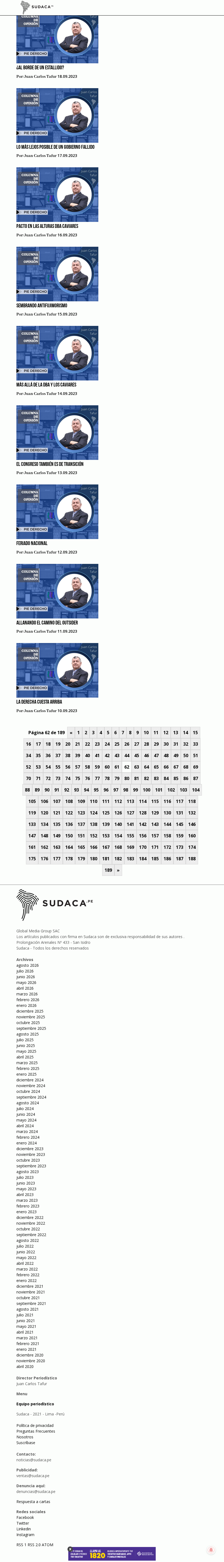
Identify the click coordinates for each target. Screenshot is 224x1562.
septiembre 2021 (31, 1303)
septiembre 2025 (31, 1028)
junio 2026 (25, 976)
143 (155, 824)
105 (32, 801)
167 (106, 847)
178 (69, 859)
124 (93, 813)
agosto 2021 (27, 1309)
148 (44, 836)
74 (67, 778)
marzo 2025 (27, 1062)
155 (130, 836)
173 (179, 847)
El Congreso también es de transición (50, 464)
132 (192, 813)
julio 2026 (25, 971)
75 (77, 778)
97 (115, 790)
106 (44, 801)
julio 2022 (25, 1246)
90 (47, 790)
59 (97, 767)
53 (38, 767)
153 (106, 836)
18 (48, 744)
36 (48, 755)
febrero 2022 (27, 1274)
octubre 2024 (28, 1091)
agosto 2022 (27, 1240)
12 (165, 733)
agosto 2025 (27, 1034)
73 (57, 778)
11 (156, 733)
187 (179, 859)
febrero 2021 (27, 1343)
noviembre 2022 (30, 1223)
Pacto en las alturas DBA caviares (47, 226)
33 (195, 744)
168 (118, 847)
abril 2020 (25, 1366)
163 (56, 847)
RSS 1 (22, 1544)
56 (67, 767)
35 (38, 755)
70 (28, 778)
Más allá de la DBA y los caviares (46, 385)
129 (155, 813)
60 (107, 767)
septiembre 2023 (31, 1165)
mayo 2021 (26, 1326)
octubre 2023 (28, 1160)
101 (159, 790)
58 (87, 767)
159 (179, 836)
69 (195, 767)
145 (179, 824)
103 (183, 790)
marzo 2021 (27, 1337)
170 (142, 847)
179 (81, 859)
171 (155, 847)
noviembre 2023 (30, 1154)
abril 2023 (25, 1194)
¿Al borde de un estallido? (40, 68)
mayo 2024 (26, 1120)
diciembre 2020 (29, 1355)
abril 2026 (25, 988)
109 (81, 801)
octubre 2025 (28, 1022)
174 (192, 847)
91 (56, 790)
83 (156, 778)
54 (48, 767)
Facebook (25, 1517)
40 (87, 755)
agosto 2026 (27, 965)
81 (136, 778)
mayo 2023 (26, 1188)
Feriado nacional (32, 543)
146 (192, 824)
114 (142, 801)
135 (56, 824)
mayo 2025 (26, 1051)
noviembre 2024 (30, 1085)
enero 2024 (26, 1143)
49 (175, 755)
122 (69, 813)
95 (96, 790)
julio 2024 (25, 1108)
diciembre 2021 (29, 1286)
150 (69, 836)
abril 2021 (25, 1332)
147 (32, 836)
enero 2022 (26, 1280)
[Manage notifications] (211, 1550)
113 (130, 801)
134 (44, 824)
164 (69, 847)
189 (108, 870)
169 (130, 847)
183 (130, 859)
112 (118, 801)
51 (195, 755)
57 (77, 767)
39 (77, 755)
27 (136, 744)
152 (93, 836)
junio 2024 (25, 1114)
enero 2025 (26, 1074)
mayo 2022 (26, 1257)
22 (87, 744)
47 (156, 755)
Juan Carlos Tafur (40, 76)
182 (118, 859)
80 (126, 778)
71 (38, 778)
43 (116, 755)
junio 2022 (25, 1251)
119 (32, 813)
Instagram (25, 1534)
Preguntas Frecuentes (35, 1431)
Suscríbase (25, 1442)
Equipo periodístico (35, 1403)
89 (37, 790)
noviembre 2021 (30, 1292)
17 (38, 744)
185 (155, 859)
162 (44, 847)
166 (93, 847)
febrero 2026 (27, 999)
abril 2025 (25, 1057)
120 (44, 813)
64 (146, 767)
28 (146, 744)
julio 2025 (25, 1039)
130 (167, 813)
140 (118, 824)
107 (56, 801)
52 (28, 767)
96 (106, 790)
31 (175, 744)
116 (167, 801)
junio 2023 (25, 1183)
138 (93, 824)
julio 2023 (25, 1177)
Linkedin (23, 1528)
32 (185, 744)
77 (97, 778)
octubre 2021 (28, 1297)
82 (146, 778)
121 (56, 813)
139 (106, 824)
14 (185, 733)
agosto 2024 (27, 1102)
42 (107, 755)
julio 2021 (25, 1314)
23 (97, 744)
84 (166, 778)
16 (28, 744)
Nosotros (24, 1436)
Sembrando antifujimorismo (41, 306)
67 (175, 767)
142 (142, 824)
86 (185, 778)
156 (142, 836)
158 (167, 836)
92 (66, 790)
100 (146, 790)
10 (146, 733)
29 (156, 744)
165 (81, 847)
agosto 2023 (27, 1171)
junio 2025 (25, 1045)
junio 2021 (25, 1320)
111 (106, 801)
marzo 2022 (27, 1269)
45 (136, 755)
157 (155, 836)
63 (136, 767)
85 (175, 778)
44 (126, 755)
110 (93, 801)
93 (76, 790)
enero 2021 (26, 1349)
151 (81, 836)
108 (69, 801)
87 (195, 778)
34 (28, 755)
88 (27, 790)
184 (142, 859)
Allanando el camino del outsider (47, 623)
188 (192, 859)
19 (57, 744)
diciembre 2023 (29, 1148)
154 (118, 836)
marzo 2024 (27, 1131)
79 (116, 778)
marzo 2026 (27, 993)
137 (81, 824)
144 (167, 824)
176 (44, 859)
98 (125, 790)
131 (179, 813)
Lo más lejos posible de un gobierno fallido (55, 147)
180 (93, 859)
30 (166, 744)
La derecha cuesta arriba (39, 702)
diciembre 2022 (29, 1217)
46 (146, 755)
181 (106, 859)
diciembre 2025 (29, 1011)
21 (77, 744)
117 (179, 801)
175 (32, 859)
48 (166, 755)
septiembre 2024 (31, 1097)
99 (135, 790)
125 (106, 813)
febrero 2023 (27, 1206)
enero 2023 (26, 1211)
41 (97, 755)
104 (195, 790)
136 (69, 824)
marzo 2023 (27, 1200)
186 (167, 859)
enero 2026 (26, 1005)
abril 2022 (25, 1263)
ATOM (47, 1544)
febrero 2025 (27, 1068)
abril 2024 (25, 1125)
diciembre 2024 (29, 1079)
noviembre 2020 (30, 1360)
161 (32, 847)
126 (118, 813)
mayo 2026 (26, 982)
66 (166, 767)
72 (48, 778)
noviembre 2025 (30, 1016)
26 (126, 744)
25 (116, 744)
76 (87, 778)
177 (56, 859)
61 (116, 767)
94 (86, 790)
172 (167, 847)
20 (67, 744)
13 (175, 733)
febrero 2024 (27, 1137)
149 (56, 836)
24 (107, 744)
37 (57, 755)
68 (185, 767)
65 (156, 767)
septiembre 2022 (31, 1234)
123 (81, 813)
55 (57, 767)
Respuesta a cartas (33, 1501)
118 (192, 801)
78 (107, 778)
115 (155, 801)
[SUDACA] (36, 8)
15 (195, 733)
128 (142, 813)
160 (192, 836)
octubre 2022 (28, 1228)
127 (130, 813)
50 (185, 755)
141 (130, 824)
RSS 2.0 (34, 1544)
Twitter (22, 1523)
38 (67, 755)
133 (32, 824)
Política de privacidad (35, 1425)
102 (171, 790)
